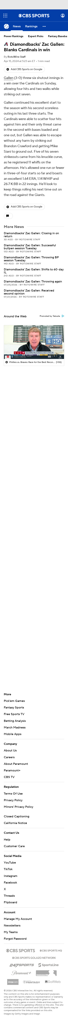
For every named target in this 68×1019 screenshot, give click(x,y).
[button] (5, 15)
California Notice (15, 823)
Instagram (10, 876)
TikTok (8, 869)
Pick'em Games (14, 701)
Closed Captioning (16, 816)
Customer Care (14, 846)
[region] (34, 342)
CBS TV (9, 777)
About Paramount (16, 764)
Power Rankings (13, 36)
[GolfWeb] (53, 982)
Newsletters (12, 925)
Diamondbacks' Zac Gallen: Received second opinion (29, 292)
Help (7, 840)
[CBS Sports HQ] (51, 950)
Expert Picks (35, 36)
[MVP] (13, 980)
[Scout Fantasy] (31, 982)
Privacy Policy (13, 800)
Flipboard (10, 902)
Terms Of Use (13, 794)
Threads (9, 896)
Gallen (8, 78)
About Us (10, 750)
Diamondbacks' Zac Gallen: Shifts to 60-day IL (34, 271)
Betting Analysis (15, 721)
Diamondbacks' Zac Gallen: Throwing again (33, 281)
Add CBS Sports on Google (26, 69)
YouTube (10, 862)
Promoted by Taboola (50, 316)
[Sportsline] (49, 964)
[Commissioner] (46, 972)
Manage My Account (18, 919)
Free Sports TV (14, 714)
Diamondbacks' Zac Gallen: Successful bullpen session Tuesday (30, 246)
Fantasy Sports (14, 707)
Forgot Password (15, 939)
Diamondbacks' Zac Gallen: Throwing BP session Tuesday (31, 259)
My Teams (11, 932)
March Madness (15, 727)
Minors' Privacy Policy (18, 807)
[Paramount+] (21, 972)
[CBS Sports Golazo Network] (34, 957)
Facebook (10, 882)
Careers (9, 757)
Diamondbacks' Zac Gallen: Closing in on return (31, 234)
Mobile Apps (12, 734)
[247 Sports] (21, 964)
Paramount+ (12, 770)
